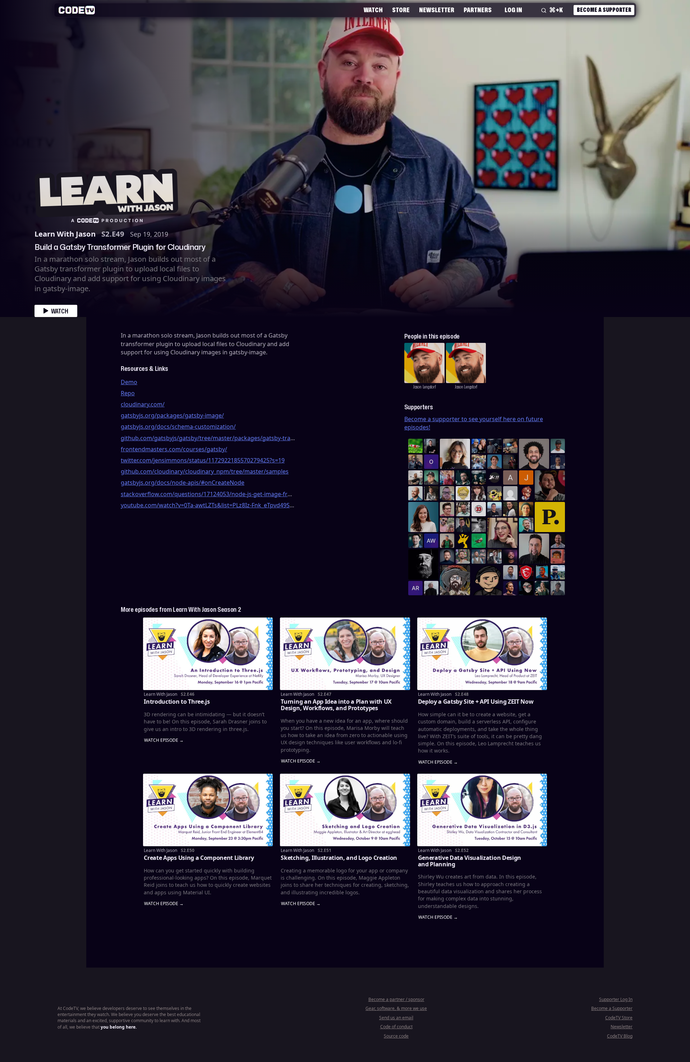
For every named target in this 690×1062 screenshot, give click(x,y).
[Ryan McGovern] (447, 493)
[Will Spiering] (479, 525)
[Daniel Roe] (510, 588)
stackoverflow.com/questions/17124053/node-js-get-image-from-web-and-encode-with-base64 (250, 494)
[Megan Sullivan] (510, 509)
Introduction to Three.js (177, 701)
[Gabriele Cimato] (447, 525)
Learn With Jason (65, 234)
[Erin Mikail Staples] (502, 533)
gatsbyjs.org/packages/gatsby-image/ (172, 415)
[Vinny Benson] (455, 580)
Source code (396, 1036)
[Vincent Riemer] (447, 556)
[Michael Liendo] (479, 541)
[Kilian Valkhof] (510, 462)
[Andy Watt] (431, 541)
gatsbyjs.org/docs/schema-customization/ (178, 426)
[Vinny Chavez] (487, 580)
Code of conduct (396, 1027)
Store (401, 9)
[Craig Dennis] (463, 509)
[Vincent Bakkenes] (558, 541)
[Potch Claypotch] (463, 541)
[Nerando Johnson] (542, 572)
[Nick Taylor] (494, 509)
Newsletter (436, 9)
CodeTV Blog (619, 1036)
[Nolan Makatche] (494, 462)
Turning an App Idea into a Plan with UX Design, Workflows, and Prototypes (336, 705)
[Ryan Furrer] (431, 477)
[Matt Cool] (510, 446)
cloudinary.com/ (143, 404)
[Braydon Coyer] (494, 556)
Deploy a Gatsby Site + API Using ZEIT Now (476, 701)
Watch (373, 9)
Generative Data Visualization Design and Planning (469, 861)
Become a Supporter (604, 10)
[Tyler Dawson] (463, 556)
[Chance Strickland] (415, 477)
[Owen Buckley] (463, 493)
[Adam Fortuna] (415, 541)
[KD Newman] (526, 572)
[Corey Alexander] (526, 493)
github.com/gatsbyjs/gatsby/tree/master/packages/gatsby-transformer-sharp (227, 438)
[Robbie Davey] (447, 477)
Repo (128, 393)
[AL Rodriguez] (415, 588)
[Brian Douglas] (494, 446)
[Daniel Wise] (479, 446)
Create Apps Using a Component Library (199, 858)
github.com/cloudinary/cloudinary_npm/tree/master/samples (205, 471)
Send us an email (396, 1018)
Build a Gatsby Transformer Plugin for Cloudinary (119, 246)
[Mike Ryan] (526, 525)
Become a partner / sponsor (396, 999)
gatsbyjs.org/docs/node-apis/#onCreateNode (182, 482)
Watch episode (161, 740)
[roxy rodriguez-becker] (479, 493)
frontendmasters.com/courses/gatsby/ (174, 449)
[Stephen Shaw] (479, 556)
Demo (129, 382)
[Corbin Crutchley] (447, 509)
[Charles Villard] (550, 485)
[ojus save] (415, 462)
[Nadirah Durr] (558, 462)
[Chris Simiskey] (494, 493)
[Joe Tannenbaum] (415, 493)
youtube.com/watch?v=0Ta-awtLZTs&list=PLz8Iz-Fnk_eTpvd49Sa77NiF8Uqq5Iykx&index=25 (243, 505)
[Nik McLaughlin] (431, 493)
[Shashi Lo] (510, 572)
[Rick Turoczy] (423, 564)
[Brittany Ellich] (423, 517)
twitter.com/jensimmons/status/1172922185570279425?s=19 (203, 460)
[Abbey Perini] (510, 477)
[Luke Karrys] (558, 572)
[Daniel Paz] (479, 462)
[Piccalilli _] (550, 517)
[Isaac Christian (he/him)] (510, 556)
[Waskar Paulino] (534, 454)
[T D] (415, 446)
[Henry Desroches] (431, 588)
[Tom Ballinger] (558, 588)
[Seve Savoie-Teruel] (463, 477)
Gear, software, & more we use (396, 1008)
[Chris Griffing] (526, 509)
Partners (478, 9)
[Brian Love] (431, 446)
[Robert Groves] (534, 549)
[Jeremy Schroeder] (494, 477)
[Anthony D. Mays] (558, 446)
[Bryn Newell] (542, 588)
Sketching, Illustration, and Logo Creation (339, 858)
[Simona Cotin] (455, 454)
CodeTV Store (618, 1018)
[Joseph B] (526, 477)
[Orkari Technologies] (431, 462)
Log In (513, 9)
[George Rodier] (463, 525)
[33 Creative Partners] (479, 509)
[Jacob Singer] (479, 477)
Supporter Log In (615, 999)
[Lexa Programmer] (526, 588)
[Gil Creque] (558, 556)
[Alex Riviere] (447, 541)
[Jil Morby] (510, 493)
